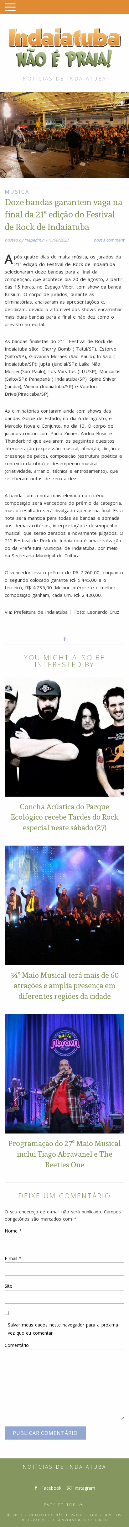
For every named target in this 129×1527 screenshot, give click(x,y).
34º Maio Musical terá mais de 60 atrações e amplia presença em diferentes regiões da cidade (65, 985)
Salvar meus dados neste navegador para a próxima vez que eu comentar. (63, 1329)
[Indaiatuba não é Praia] (64, 47)
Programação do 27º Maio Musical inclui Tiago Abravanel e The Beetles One (64, 1153)
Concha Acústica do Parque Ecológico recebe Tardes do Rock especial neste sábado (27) (64, 816)
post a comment (109, 240)
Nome (13, 1231)
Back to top (60, 1505)
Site (8, 1286)
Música (17, 191)
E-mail (13, 1258)
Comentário (17, 1345)
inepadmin (34, 240)
